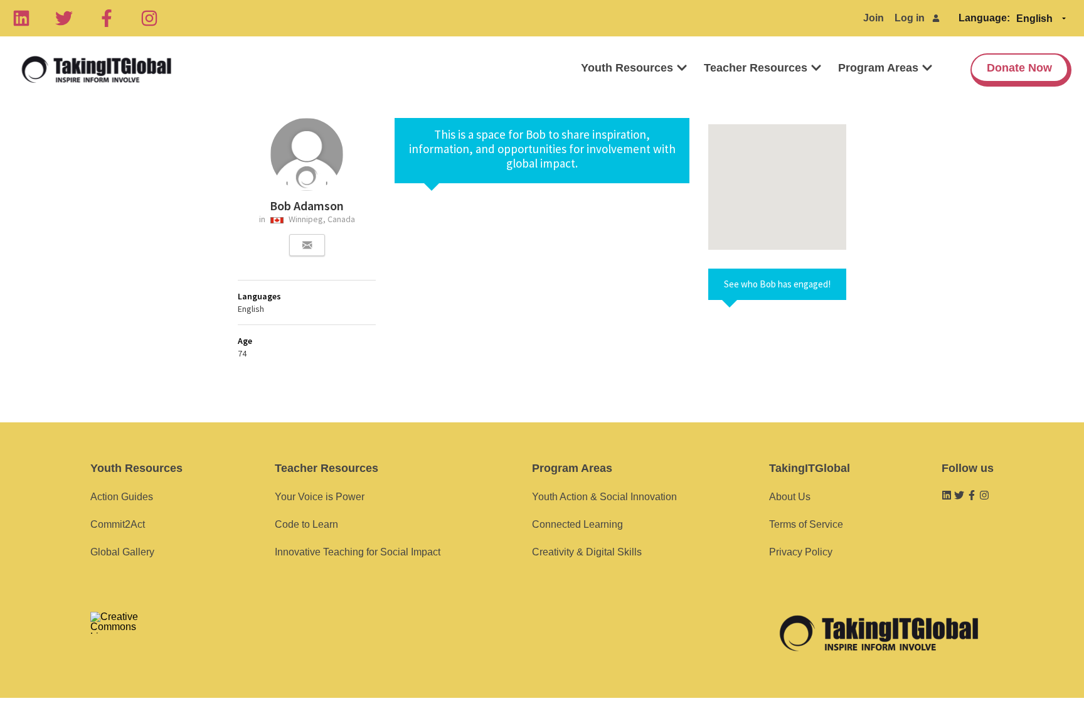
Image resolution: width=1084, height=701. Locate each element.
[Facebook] (106, 18)
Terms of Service (806, 524)
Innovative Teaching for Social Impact (357, 552)
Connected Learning (577, 524)
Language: (984, 18)
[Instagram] (149, 18)
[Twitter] (64, 18)
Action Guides (121, 496)
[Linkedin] (21, 18)
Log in (910, 18)
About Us (789, 496)
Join (873, 18)
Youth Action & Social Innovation (604, 496)
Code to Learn (306, 524)
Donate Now (1019, 68)
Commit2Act (117, 524)
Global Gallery (122, 552)
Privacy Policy (800, 552)
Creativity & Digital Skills (587, 552)
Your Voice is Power (319, 496)
